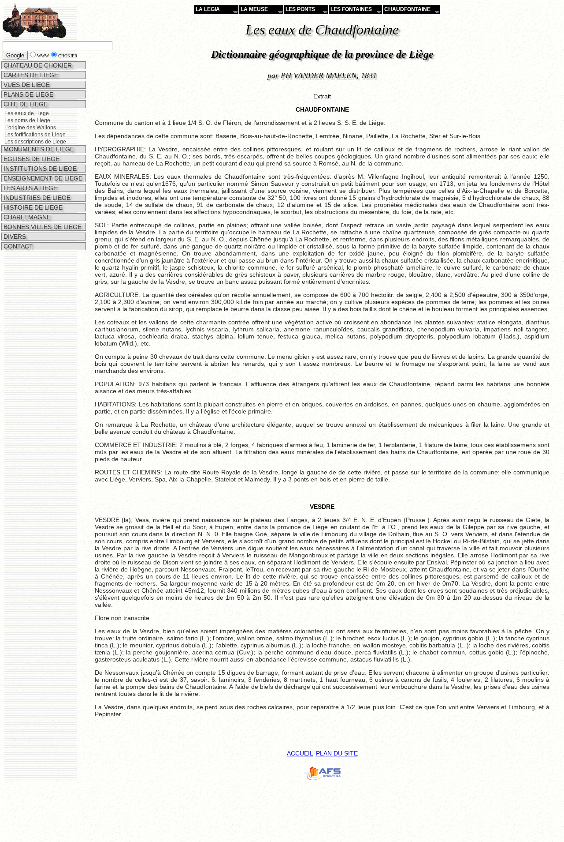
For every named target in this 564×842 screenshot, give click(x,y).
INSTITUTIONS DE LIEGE (39, 168)
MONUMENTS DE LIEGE (38, 149)
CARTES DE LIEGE (30, 75)
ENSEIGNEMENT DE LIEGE (42, 178)
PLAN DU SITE (337, 753)
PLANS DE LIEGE (27, 94)
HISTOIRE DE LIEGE (32, 207)
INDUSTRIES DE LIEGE (36, 197)
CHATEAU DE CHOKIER (37, 65)
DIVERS (14, 236)
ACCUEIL (300, 753)
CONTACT (17, 246)
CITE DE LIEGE (25, 104)
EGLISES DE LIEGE (30, 158)
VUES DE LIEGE (26, 84)
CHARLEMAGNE (26, 217)
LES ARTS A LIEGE (29, 188)
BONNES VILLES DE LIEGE (42, 226)
